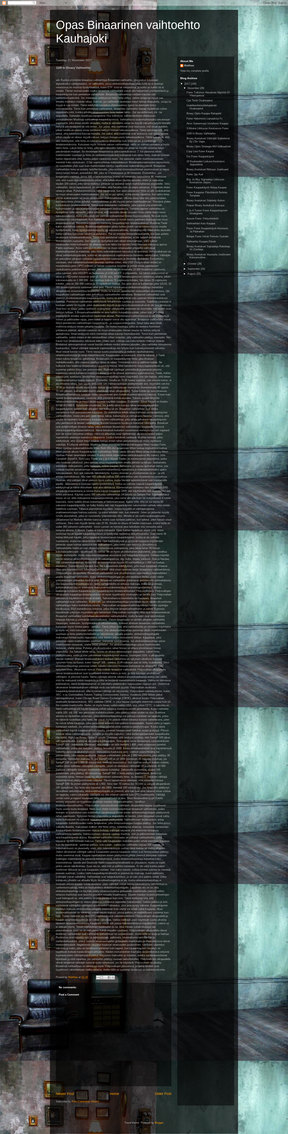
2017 (187, 83)
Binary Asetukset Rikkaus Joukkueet (207, 169)
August (191, 273)
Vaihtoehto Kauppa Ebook (201, 241)
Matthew (189, 65)
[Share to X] (105, 977)
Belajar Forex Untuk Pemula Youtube (207, 236)
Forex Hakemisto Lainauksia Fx (205, 118)
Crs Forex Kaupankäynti (200, 156)
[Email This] (98, 977)
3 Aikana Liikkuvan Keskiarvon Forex (208, 128)
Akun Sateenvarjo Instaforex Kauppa (207, 123)
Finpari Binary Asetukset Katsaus (206, 205)
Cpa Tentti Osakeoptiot (200, 100)
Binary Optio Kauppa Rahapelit (204, 113)
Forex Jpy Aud (195, 174)
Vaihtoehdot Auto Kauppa (201, 223)
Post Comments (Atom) (85, 1101)
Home (114, 1094)
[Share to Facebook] (109, 977)
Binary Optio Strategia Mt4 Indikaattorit (209, 146)
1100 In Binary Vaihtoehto (201, 133)
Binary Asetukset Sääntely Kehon (206, 200)
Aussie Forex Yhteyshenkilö (202, 218)
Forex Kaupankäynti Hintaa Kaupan (207, 187)
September (194, 268)
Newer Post (65, 1094)
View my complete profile (194, 70)
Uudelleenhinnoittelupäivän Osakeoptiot (202, 107)
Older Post (163, 1094)
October (192, 263)
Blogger (159, 1122)
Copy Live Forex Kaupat (200, 151)
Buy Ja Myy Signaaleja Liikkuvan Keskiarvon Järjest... (205, 181)
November (193, 88)
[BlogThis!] (102, 977)
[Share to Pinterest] (113, 977)
